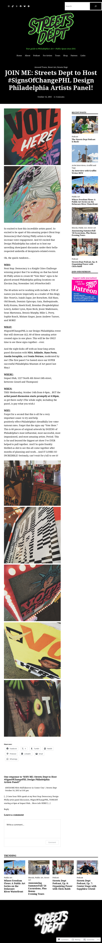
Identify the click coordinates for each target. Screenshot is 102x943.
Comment (52, 842)
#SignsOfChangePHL (15, 331)
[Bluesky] (25, 6)
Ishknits (38, 352)
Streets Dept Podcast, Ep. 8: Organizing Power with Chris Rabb (84, 264)
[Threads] (17, 6)
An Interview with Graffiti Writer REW (84, 172)
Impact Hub (10, 378)
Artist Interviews (79, 165)
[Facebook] (21, 6)
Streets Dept (62, 67)
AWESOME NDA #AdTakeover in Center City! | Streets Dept (31, 788)
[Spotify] (29, 6)
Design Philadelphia (14, 243)
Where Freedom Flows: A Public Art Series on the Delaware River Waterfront (85, 202)
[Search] (95, 6)
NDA (30, 352)
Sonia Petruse (35, 356)
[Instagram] (9, 6)
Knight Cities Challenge (44, 268)
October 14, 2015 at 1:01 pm (17, 790)
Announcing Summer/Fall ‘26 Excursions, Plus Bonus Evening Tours (84, 233)
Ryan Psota (50, 352)
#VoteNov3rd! (42, 283)
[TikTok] (13, 6)
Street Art (52, 67)
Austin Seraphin (13, 356)
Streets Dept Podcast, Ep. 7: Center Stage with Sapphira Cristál (86, 884)
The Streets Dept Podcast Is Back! (83, 140)
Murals (74, 228)
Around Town (40, 67)
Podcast (75, 137)
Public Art (76, 197)
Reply (6, 809)
